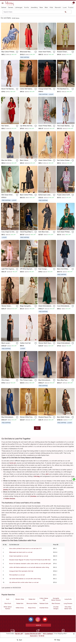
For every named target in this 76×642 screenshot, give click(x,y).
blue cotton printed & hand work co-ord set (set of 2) (25, 548)
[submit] (65, 12)
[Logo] (9, 3)
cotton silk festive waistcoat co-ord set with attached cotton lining (29, 567)
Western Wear (19, 599)
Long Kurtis (68, 599)
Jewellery (34, 7)
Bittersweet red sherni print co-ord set (20, 552)
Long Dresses (68, 603)
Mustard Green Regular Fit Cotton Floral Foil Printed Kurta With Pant (29, 560)
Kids (51, 7)
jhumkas (33, 496)
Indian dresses (10, 498)
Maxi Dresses (56, 603)
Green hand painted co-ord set (18, 556)
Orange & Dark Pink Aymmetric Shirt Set (21, 571)
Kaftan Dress (20, 607)
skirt (47, 474)
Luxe (64, 7)
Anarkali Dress (43, 607)
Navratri (58, 7)
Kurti (7, 599)
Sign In (38, 625)
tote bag (36, 476)
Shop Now (11, 47)
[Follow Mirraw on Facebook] (30, 619)
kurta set (13, 463)
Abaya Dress (32, 607)
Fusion (71, 7)
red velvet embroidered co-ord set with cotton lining (25, 578)
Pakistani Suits (43, 603)
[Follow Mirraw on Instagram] (37, 619)
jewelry (5, 489)
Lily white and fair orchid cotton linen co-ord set (23, 582)
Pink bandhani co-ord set (17, 575)
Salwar (3, 7)
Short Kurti (7, 603)
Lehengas (18, 7)
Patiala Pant (19, 603)
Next (37, 428)
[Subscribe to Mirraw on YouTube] (44, 619)
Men (46, 7)
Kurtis (26, 7)
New (41, 7)
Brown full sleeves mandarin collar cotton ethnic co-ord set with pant (30, 563)
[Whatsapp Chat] (74, 479)
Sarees (10, 7)
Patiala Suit (32, 599)
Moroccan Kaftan (32, 603)
